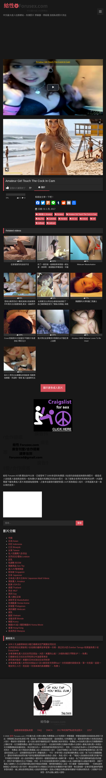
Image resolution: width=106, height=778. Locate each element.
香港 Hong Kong (15, 628)
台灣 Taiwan (14, 550)
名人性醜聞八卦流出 (17, 553)
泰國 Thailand (14, 588)
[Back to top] (98, 770)
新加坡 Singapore (16, 572)
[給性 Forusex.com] (53, 8)
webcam (52, 223)
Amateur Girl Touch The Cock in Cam (83, 214)
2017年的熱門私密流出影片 (69, 730)
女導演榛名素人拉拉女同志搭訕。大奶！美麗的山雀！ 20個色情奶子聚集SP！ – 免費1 (48, 654)
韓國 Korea (13, 622)
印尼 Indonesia (15, 544)
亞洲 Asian (13, 541)
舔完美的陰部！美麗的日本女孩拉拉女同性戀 (29, 660)
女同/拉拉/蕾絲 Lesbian (19, 556)
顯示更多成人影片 (53, 387)
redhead (41, 223)
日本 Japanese (15, 575)
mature (84, 219)
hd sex (74, 219)
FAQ (39, 730)
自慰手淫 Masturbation (18, 600)
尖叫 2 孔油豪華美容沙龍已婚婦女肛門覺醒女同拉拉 (32, 644)
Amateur (60, 214)
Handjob (64, 219)
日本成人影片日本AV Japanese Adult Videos (28, 578)
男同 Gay (12, 594)
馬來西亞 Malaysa (16, 631)
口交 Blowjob (14, 547)
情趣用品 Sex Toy (16, 566)
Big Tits (41, 219)
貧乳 (10, 612)
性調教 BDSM (14, 563)
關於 (43, 187)
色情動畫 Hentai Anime (18, 603)
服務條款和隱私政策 (23, 730)
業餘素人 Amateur (45, 214)
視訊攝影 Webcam (16, 609)
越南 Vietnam (14, 615)
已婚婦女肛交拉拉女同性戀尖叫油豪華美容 (28, 657)
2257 (89, 730)
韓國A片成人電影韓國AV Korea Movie (25, 625)
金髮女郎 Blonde (16, 619)
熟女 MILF (13, 591)
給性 (11, 736)
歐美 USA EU (14, 584)
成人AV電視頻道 (15, 569)
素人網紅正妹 (14, 597)
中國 (10, 538)
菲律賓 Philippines (16, 606)
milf (94, 219)
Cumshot (52, 219)
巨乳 (10, 560)
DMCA (49, 730)
